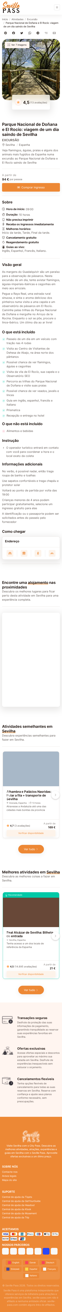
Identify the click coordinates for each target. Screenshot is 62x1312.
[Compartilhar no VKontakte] (47, 33)
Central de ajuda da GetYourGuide (21, 1201)
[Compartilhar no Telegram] (39, 33)
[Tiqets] (5, 1251)
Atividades (17, 19)
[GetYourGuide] (13, 1251)
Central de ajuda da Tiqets (17, 1196)
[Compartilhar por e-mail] (55, 33)
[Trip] (46, 1251)
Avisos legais (9, 1175)
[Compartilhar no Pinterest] (6, 33)
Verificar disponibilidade (31, 833)
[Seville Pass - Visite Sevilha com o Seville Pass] (11, 7)
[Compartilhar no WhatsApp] (31, 33)
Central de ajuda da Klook (16, 1209)
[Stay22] (54, 1251)
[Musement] (38, 1251)
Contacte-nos (9, 1171)
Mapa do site (9, 1180)
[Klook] (30, 1251)
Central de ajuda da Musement (19, 1213)
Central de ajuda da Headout (18, 1205)
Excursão (32, 19)
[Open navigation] (57, 7)
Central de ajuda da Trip (15, 1217)
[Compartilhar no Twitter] (22, 33)
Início (5, 19)
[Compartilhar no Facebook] (14, 33)
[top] (54, 1304)
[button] (31, 69)
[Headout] (21, 1251)
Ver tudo (29, 849)
